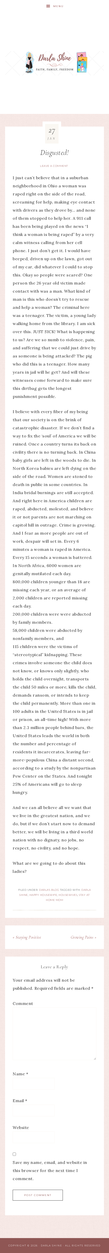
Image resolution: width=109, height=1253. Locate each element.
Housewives (68, 895)
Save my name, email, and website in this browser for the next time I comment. (50, 1170)
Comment (23, 1003)
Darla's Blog (49, 890)
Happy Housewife (43, 895)
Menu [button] (58, 6)
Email (20, 1100)
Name (20, 1073)
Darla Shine (55, 63)
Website (21, 1127)
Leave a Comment (54, 166)
